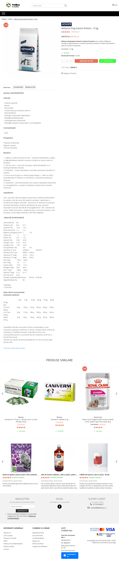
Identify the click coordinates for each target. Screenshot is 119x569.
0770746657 (98, 504)
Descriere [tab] (6, 87)
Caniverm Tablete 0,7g (59, 419)
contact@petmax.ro (98, 508)
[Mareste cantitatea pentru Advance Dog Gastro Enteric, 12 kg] (70, 61)
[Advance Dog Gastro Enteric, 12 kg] (30, 50)
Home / (5, 19)
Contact (6, 549)
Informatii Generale (13, 528)
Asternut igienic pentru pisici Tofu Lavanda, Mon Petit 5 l (25, 475)
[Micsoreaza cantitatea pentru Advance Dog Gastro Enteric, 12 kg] (63, 61)
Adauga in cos (86, 61)
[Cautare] (65, 6)
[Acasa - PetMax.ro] (13, 6)
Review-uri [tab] (30, 87)
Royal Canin (98, 417)
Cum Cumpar (8, 535)
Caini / (11, 19)
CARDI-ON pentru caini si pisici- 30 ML (94, 475)
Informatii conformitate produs (14, 348)
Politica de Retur (38, 544)
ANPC (5, 541)
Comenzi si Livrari (41, 528)
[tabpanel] (30, 50)
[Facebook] (60, 507)
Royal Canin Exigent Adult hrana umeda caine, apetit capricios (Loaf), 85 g (97, 420)
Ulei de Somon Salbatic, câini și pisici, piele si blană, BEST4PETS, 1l (67, 475)
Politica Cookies (8, 546)
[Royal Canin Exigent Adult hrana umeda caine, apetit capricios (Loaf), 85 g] (98, 390)
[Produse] (4, 14)
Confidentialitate (38, 538)
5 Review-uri (75, 32)
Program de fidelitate (39, 546)
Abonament (108, 61)
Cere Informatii (37, 535)
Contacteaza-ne (71, 555)
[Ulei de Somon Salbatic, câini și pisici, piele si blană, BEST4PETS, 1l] (59, 457)
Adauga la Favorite (69, 73)
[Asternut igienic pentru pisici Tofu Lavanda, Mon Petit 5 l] (21, 457)
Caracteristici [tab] (18, 87)
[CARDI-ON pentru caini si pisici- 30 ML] (98, 457)
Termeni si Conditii (9, 538)
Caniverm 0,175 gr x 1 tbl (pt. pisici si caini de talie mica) (21, 420)
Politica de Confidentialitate (13, 544)
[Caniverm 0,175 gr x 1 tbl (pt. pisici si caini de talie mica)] (21, 390)
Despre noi (7, 533)
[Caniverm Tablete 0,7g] (59, 390)
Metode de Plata (38, 533)
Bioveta (21, 417)
